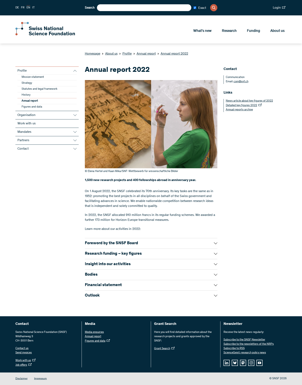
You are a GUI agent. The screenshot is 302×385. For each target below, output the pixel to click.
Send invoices (23, 352)
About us (277, 31)
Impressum (40, 378)
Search (90, 7)
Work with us (26, 123)
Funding (253, 31)
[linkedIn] (227, 363)
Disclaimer (21, 378)
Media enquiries (94, 332)
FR (22, 7)
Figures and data (32, 106)
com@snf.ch (241, 81)
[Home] (45, 34)
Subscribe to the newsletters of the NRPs (249, 344)
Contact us (22, 348)
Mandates (24, 132)
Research (229, 31)
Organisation (26, 115)
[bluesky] (235, 363)
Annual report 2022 (174, 53)
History (26, 95)
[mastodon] (243, 363)
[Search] (213, 7)
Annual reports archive (239, 109)
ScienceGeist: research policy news (245, 352)
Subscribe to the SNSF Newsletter (244, 339)
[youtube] (259, 363)
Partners (23, 140)
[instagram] (251, 363)
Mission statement (33, 77)
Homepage (92, 53)
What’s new (202, 31)
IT (33, 7)
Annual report (146, 53)
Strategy (27, 83)
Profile (127, 53)
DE (17, 7)
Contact (23, 148)
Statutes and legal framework (39, 89)
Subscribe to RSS (234, 348)
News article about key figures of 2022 (249, 101)
